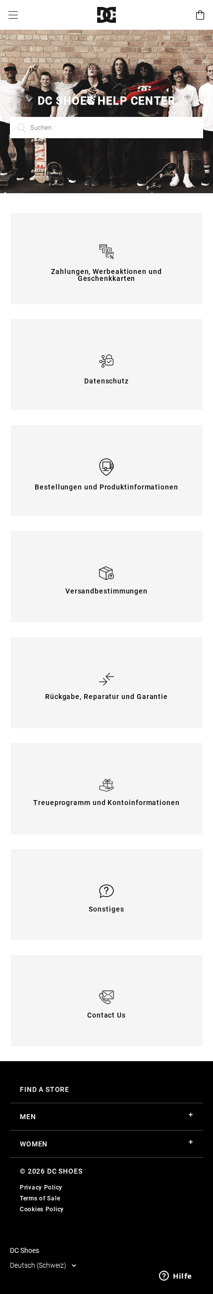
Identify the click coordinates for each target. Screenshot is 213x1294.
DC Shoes (24, 1250)
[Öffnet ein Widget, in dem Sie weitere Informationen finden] (175, 1276)
